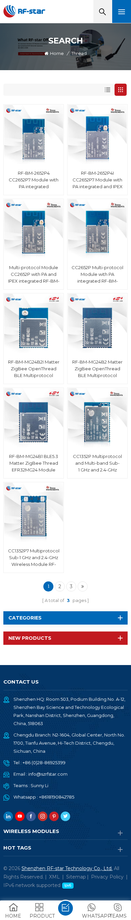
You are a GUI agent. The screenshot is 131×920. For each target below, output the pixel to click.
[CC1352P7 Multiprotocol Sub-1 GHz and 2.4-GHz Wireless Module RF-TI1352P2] (33, 512)
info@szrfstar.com (48, 774)
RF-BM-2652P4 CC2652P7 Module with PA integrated (33, 179)
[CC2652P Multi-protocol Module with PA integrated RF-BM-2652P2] (97, 229)
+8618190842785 (56, 797)
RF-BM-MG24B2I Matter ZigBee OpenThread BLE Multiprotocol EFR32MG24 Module (33, 369)
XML (54, 877)
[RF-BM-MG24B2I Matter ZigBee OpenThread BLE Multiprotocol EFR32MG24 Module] (33, 323)
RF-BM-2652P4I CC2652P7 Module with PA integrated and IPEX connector (98, 180)
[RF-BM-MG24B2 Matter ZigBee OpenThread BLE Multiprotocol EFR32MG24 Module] (97, 323)
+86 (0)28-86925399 (44, 762)
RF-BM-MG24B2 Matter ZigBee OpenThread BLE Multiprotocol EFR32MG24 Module (97, 369)
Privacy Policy (107, 877)
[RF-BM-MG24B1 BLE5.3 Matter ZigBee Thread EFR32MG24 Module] (33, 418)
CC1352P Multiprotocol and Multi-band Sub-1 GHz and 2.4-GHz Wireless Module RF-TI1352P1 (97, 463)
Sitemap (76, 877)
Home (57, 53)
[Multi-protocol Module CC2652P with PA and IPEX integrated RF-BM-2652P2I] (33, 229)
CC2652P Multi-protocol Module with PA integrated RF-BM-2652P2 (97, 274)
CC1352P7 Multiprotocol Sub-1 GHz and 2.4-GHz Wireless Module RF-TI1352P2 (33, 558)
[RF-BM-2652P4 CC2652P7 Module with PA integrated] (33, 134)
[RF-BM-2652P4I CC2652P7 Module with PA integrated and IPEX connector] (97, 134)
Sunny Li (39, 785)
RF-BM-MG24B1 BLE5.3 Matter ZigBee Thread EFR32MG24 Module (33, 463)
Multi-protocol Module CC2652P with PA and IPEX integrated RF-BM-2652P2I (33, 274)
